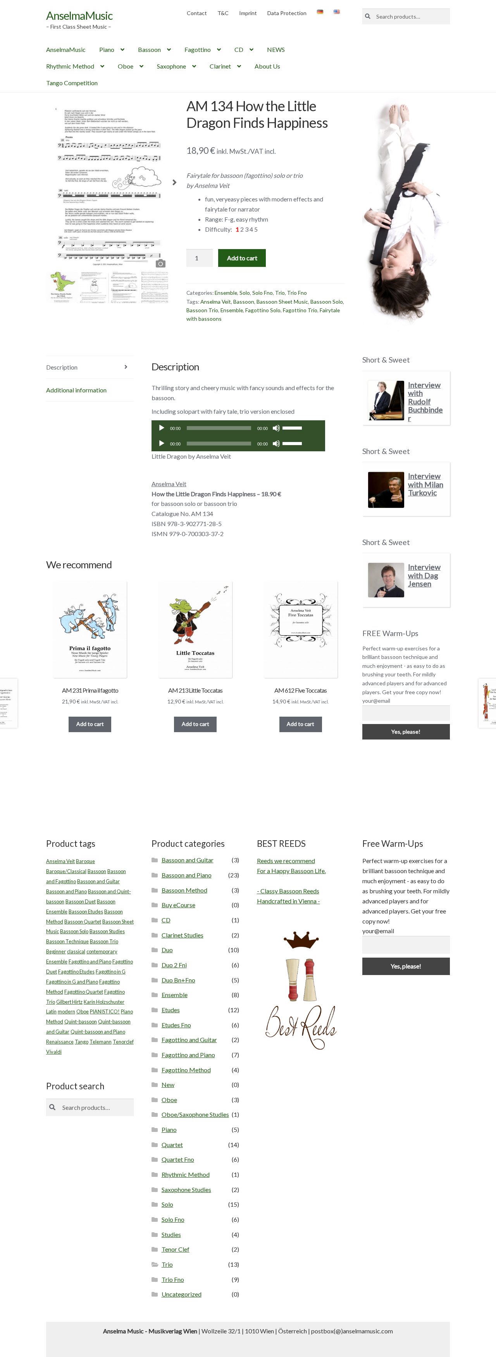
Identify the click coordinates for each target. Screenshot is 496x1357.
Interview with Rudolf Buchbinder (425, 401)
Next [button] (174, 185)
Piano (106, 49)
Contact (197, 13)
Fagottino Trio (300, 310)
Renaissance (60, 1042)
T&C (223, 13)
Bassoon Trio (202, 310)
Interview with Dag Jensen (424, 575)
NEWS (276, 49)
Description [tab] (62, 367)
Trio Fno (297, 292)
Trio (280, 292)
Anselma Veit (215, 301)
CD (238, 49)
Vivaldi (54, 1052)
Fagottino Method (186, 1069)
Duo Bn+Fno (178, 980)
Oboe (125, 66)
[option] (107, 185)
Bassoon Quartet (82, 921)
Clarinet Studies (182, 935)
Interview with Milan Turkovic (425, 484)
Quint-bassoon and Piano (98, 1031)
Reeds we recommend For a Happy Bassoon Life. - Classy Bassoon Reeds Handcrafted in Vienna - (291, 881)
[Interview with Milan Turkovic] (386, 490)
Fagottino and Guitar (189, 1039)
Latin (51, 1011)
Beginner (56, 951)
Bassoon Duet (80, 901)
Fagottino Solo (263, 310)
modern (66, 1011)
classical (76, 951)
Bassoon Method (184, 890)
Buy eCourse (178, 904)
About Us (267, 66)
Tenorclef (123, 1042)
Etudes (171, 1009)
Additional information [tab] (76, 390)
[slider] (293, 427)
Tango (81, 1042)
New (168, 1084)
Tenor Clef (175, 1249)
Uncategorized (182, 1294)
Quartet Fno (178, 1159)
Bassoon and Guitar (98, 881)
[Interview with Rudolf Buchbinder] (386, 401)
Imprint (248, 13)
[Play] (161, 428)
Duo (167, 949)
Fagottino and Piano (90, 961)
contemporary (101, 951)
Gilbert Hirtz (69, 1002)
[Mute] (276, 428)
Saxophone (171, 66)
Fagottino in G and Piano (72, 982)
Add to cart (242, 257)
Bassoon (149, 49)
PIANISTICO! (105, 1011)
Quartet (172, 1144)
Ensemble (226, 292)
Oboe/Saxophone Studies (195, 1114)
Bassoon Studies (107, 931)
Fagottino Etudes (76, 971)
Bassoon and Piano (66, 891)
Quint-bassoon (80, 1021)
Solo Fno (262, 292)
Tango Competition (72, 82)
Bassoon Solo (326, 301)
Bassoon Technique (67, 941)
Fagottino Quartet (83, 992)
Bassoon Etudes (86, 911)
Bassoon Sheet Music (282, 301)
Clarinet (220, 66)
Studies (171, 1234)
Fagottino (197, 49)
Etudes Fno (176, 1024)
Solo (244, 292)
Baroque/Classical (66, 871)
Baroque (85, 861)
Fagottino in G (111, 971)
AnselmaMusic (79, 15)
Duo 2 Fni (174, 964)
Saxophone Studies (186, 1189)
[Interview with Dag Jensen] (386, 580)
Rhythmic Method (70, 66)
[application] (239, 428)
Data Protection (287, 13)
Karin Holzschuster (104, 1002)
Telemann (101, 1042)
